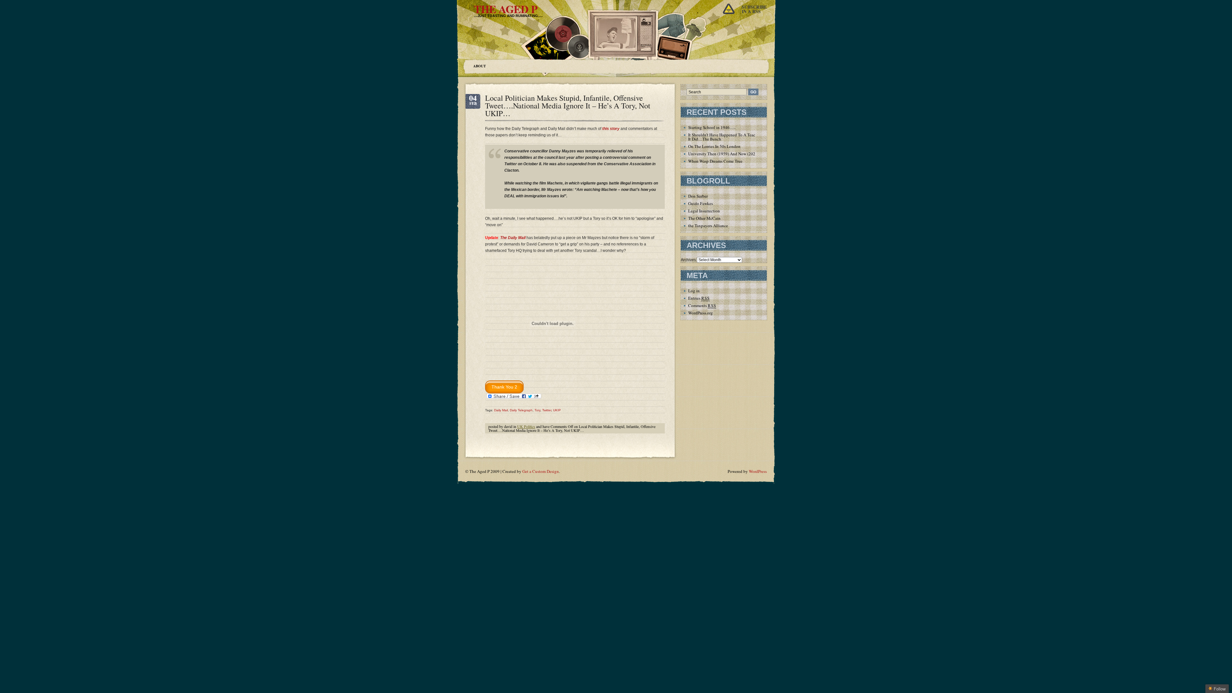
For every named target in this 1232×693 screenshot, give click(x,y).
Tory (537, 410)
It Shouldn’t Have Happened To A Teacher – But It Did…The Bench (729, 137)
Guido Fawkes (700, 203)
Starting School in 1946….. (712, 127)
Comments (702, 305)
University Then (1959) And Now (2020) (723, 154)
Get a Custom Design (540, 471)
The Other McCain (704, 218)
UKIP (557, 410)
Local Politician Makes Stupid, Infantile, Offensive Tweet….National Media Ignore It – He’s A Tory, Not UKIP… (567, 105)
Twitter (546, 410)
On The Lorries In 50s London (714, 146)
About (479, 66)
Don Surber (698, 196)
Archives (688, 260)
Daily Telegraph (521, 410)
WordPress (758, 471)
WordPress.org (700, 313)
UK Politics (526, 426)
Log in (694, 291)
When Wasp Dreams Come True (715, 161)
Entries (699, 298)
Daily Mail (501, 410)
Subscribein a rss (754, 9)
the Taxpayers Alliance (708, 225)
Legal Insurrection (704, 211)
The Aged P (505, 9)
